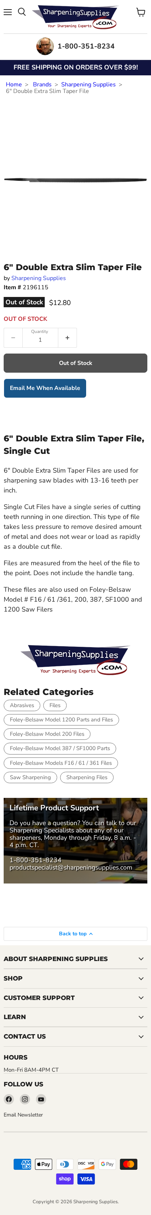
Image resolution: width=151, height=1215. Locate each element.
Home (14, 84)
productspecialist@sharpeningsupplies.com (71, 867)
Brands (42, 84)
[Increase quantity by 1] (67, 338)
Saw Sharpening (30, 777)
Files (54, 705)
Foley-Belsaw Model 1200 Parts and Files (61, 719)
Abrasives (22, 705)
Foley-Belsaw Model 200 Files (47, 734)
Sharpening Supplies (88, 84)
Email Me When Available (45, 388)
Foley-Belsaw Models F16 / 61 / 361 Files (61, 763)
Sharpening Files (86, 777)
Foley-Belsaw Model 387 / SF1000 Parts (60, 748)
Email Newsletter (23, 1114)
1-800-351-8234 (36, 860)
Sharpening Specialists (42, 830)
